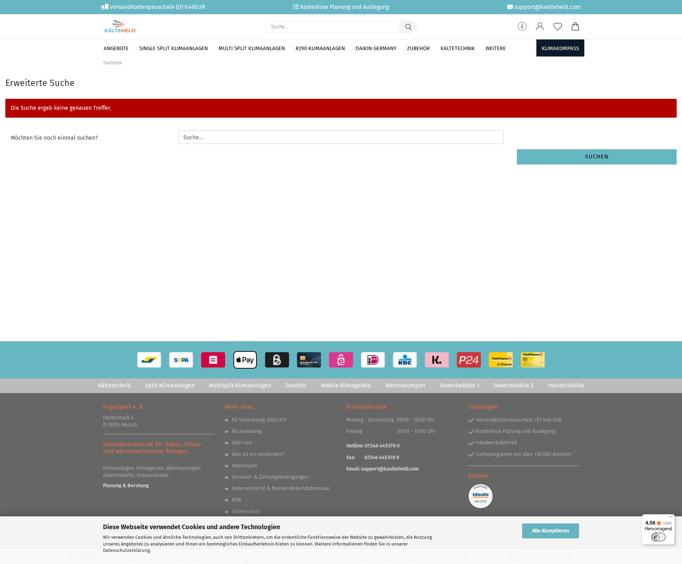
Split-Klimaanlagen (170, 385)
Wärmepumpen (405, 385)
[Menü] (670, 518)
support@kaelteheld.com (390, 469)
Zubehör (418, 48)
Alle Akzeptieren (550, 531)
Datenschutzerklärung (126, 550)
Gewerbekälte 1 (459, 385)
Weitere (496, 48)
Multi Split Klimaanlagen (251, 48)
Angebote (116, 48)
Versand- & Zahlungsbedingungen (270, 477)
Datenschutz (246, 512)
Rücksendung (247, 431)
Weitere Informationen (551, 546)
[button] (540, 26)
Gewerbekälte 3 (513, 385)
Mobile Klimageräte (346, 385)
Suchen (596, 156)
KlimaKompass (560, 48)
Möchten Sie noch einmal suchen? (54, 137)
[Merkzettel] (558, 26)
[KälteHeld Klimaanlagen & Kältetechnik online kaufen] (120, 26)
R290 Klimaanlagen (320, 48)
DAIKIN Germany (376, 48)
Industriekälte (566, 385)
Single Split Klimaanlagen (173, 48)
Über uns (242, 443)
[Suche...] (408, 27)
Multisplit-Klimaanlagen (240, 385)
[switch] (658, 537)
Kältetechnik (457, 48)
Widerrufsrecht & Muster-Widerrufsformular (281, 488)
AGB (236, 500)
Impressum (244, 466)
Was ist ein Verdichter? (258, 454)
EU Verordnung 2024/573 (259, 420)
